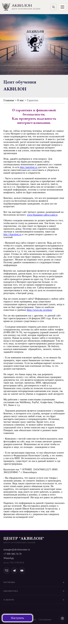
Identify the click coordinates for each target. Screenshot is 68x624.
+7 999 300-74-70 (12, 554)
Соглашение (45, 619)
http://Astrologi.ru (12, 234)
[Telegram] (14, 570)
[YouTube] (22, 570)
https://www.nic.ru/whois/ (39, 310)
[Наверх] (62, 618)
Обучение (9, 582)
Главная (8, 100)
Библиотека (10, 591)
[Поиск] (53, 7)
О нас (20, 100)
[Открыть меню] (62, 6)
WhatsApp (8, 558)
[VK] (6, 570)
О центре (8, 600)
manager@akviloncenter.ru (16, 549)
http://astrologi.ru (28, 167)
